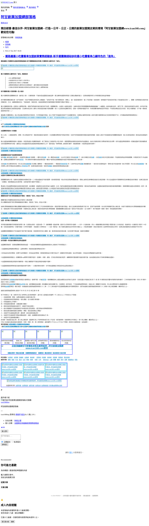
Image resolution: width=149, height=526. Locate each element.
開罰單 (21, 159)
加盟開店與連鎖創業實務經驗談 (26, 423)
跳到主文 (4, 23)
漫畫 (65, 359)
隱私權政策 (86, 496)
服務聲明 (95, 496)
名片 (7, 47)
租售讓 (60, 357)
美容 (62, 359)
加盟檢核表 (44, 385)
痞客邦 (18, 414)
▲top (3, 427)
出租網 (27, 357)
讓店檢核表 (48, 353)
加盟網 (25, 126)
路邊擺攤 (12, 284)
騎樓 (11, 157)
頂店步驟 (63, 353)
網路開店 (71, 359)
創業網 (10, 357)
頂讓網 (30, 126)
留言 (23, 414)
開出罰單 (22, 284)
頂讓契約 (41, 353)
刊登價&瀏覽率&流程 (55, 385)
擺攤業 (50, 166)
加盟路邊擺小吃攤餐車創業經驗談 (14, 124)
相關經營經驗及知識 (39, 126)
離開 (12, 522)
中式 (16, 359)
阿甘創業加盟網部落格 (18, 17)
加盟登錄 (18, 385)
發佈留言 (4, 444)
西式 (20, 359)
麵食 (27, 359)
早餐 (36, 359)
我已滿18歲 (5, 522)
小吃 (39, 359)
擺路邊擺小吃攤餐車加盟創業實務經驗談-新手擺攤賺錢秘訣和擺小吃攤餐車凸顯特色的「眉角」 (60, 56)
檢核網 (49, 357)
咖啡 (31, 359)
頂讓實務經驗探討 (31, 353)
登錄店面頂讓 (20, 353)
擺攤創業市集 (18, 126)
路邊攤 (7, 286)
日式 (24, 359)
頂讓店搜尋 (11, 353)
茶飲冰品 (46, 359)
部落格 (7, 44)
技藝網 (55, 357)
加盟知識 (25, 385)
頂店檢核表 (56, 353)
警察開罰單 (63, 164)
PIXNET (58, 496)
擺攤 (29, 164)
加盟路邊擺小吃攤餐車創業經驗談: (12, 193)
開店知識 (67, 357)
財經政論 (18, 37)
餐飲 (13, 359)
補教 (9, 359)
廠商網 (32, 357)
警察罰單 (25, 166)
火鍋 (51, 359)
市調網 (44, 357)
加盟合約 (38, 385)
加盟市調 (31, 385)
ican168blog (5, 402)
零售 (76, 359)
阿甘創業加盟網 (8, 126)
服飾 (58, 359)
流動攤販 (12, 279)
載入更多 (4, 431)
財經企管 (17, 421)
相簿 (7, 42)
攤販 (5, 157)
